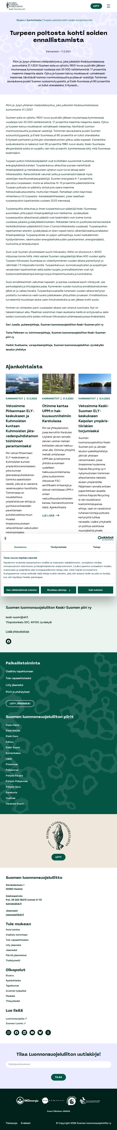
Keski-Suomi (13, 747)
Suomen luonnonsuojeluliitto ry (94, 1123)
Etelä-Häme (12, 725)
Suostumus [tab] (20, 547)
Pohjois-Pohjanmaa (17, 781)
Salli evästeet (96, 590)
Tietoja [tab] (96, 547)
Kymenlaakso (13, 753)
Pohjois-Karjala (14, 775)
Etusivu (21, 20)
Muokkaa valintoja (56, 590)
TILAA (58, 1077)
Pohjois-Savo (13, 786)
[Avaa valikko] (108, 6)
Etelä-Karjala (13, 730)
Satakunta (11, 792)
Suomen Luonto (14, 1023)
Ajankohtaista (34, 20)
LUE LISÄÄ (48, 515)
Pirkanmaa (11, 764)
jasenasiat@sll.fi (15, 914)
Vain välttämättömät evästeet (21, 590)
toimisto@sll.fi (14, 903)
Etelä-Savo (12, 736)
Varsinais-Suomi (15, 803)
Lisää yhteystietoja (17, 631)
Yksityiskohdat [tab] (58, 547)
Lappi (9, 758)
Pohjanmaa (12, 769)
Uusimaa (10, 798)
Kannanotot (14, 398)
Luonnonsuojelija (15, 1018)
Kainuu (9, 741)
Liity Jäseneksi (20, 703)
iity (58, 857)
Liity (96, 6)
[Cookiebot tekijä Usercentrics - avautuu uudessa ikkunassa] (100, 538)
